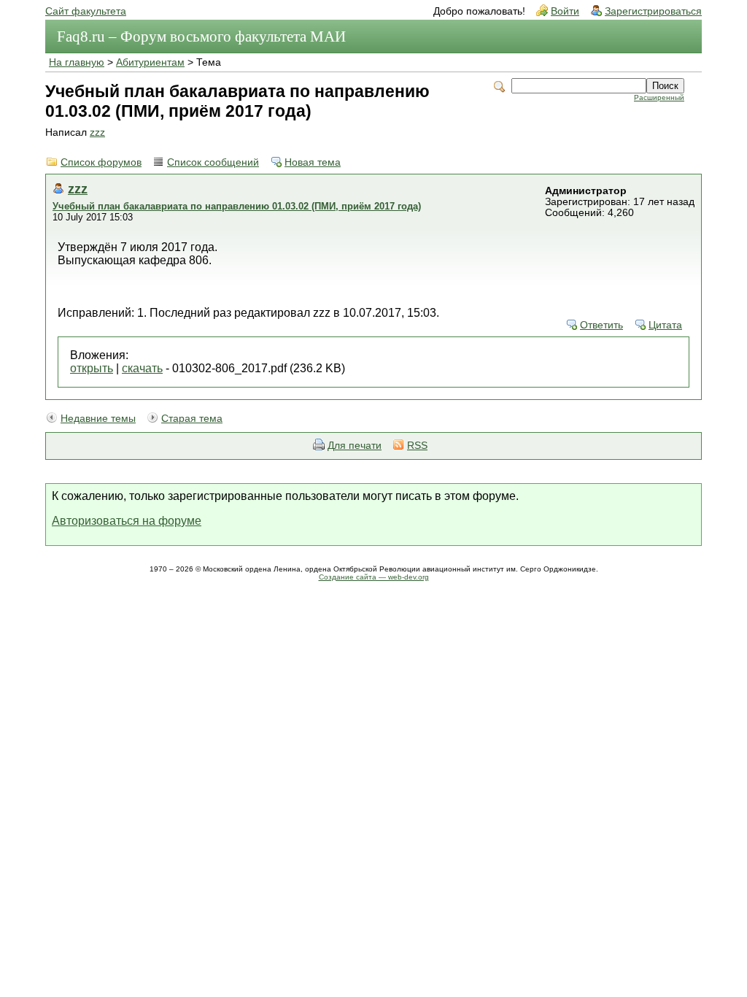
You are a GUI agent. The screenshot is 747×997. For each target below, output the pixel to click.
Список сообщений (213, 162)
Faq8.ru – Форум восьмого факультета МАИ (201, 36)
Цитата (665, 325)
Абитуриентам (150, 62)
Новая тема (313, 162)
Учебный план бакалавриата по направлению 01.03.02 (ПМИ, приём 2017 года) (237, 206)
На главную (76, 62)
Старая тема (191, 418)
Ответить (601, 325)
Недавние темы (98, 418)
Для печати (355, 445)
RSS (417, 445)
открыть (91, 368)
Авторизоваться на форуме (126, 521)
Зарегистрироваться (653, 11)
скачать (142, 368)
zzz (97, 132)
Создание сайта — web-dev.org (374, 577)
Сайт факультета (85, 11)
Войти (565, 11)
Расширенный (659, 97)
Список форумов (101, 162)
